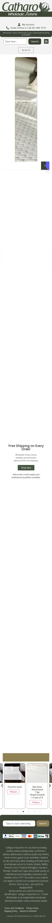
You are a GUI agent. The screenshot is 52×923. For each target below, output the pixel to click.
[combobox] (15, 41)
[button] (46, 41)
